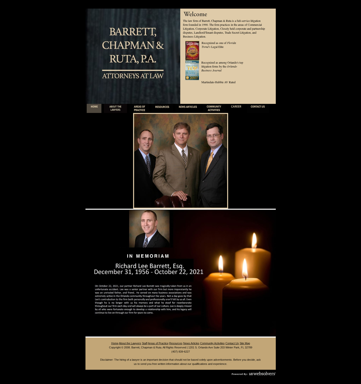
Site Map (245, 343)
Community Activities (212, 343)
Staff (144, 343)
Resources (175, 343)
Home (114, 343)
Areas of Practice (158, 343)
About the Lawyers (130, 343)
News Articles (191, 343)
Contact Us (232, 343)
